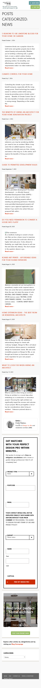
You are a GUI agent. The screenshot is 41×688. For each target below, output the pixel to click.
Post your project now (20, 633)
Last (7, 566)
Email (9, 502)
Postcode (11, 485)
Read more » (9, 68)
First (7, 556)
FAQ (10, 676)
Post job (36, 7)
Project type (12, 472)
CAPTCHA (10, 576)
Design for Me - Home (10, 5)
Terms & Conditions (27, 676)
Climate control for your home (17, 74)
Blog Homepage (17, 644)
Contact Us (16, 676)
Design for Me (27, 425)
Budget (10, 535)
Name (9, 549)
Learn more (35, 3)
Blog (5, 676)
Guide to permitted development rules (19, 165)
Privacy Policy (8, 678)
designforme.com (27, 642)
